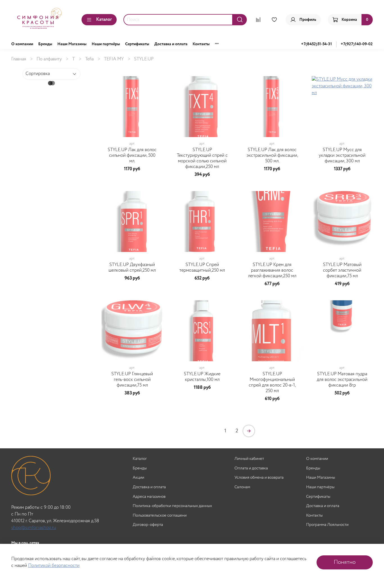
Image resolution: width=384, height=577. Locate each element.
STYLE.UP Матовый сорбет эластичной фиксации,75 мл (342, 270)
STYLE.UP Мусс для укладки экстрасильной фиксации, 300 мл (342, 155)
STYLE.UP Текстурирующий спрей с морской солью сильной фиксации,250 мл (202, 158)
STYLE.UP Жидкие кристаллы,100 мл (202, 377)
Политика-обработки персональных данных (172, 506)
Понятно (345, 562)
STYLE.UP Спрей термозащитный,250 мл (202, 268)
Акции (138, 478)
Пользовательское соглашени (160, 516)
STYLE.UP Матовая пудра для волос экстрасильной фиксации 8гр (342, 380)
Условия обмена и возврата (259, 478)
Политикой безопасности (54, 565)
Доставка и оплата (171, 44)
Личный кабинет (249, 459)
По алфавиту (49, 59)
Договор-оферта (148, 525)
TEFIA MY (114, 59)
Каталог (104, 19)
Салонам (242, 487)
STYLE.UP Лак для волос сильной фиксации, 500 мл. (132, 155)
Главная (18, 59)
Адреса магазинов (149, 497)
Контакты (201, 44)
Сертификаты (137, 44)
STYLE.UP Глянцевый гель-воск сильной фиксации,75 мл (132, 380)
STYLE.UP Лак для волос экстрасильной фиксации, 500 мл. (272, 155)
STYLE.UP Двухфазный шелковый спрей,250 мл (132, 268)
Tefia (89, 59)
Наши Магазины (72, 44)
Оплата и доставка (251, 468)
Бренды (45, 44)
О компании (22, 44)
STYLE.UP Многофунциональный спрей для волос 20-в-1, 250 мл (272, 382)
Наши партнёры (106, 44)
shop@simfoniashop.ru (33, 527)
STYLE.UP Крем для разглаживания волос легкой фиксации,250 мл (272, 270)
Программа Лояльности (327, 525)
